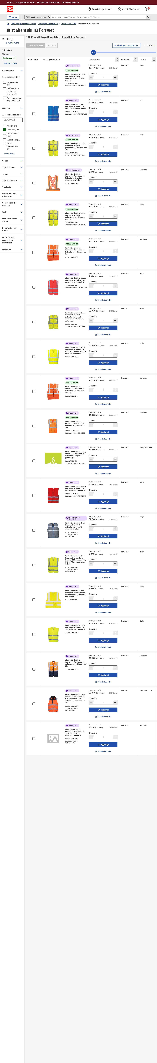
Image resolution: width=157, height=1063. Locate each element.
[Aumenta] (115, 77)
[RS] (10, 9)
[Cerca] (147, 17)
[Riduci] (91, 77)
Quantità (93, 73)
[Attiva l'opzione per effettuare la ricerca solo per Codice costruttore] (49, 17)
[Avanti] (154, 45)
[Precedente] (144, 45)
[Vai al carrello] (147, 9)
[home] (8, 24)
